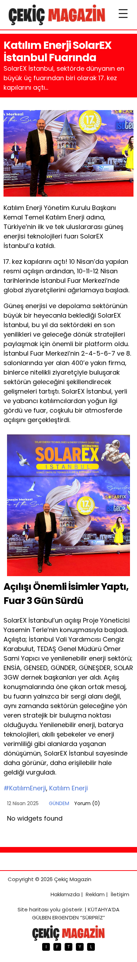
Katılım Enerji (68, 788)
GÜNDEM (59, 803)
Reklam (95, 894)
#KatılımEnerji (25, 788)
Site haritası (33, 909)
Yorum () (87, 803)
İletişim (120, 894)
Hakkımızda (65, 894)
